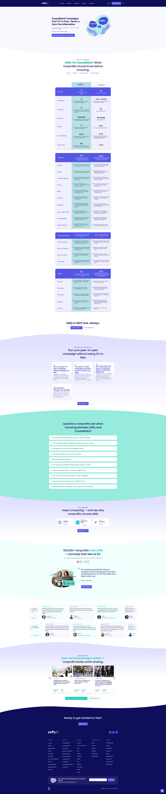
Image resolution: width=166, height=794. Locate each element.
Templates (79, 756)
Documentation (109, 748)
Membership (50, 753)
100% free (79, 742)
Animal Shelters (95, 753)
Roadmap (79, 764)
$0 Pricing (62, 3)
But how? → (82, 93)
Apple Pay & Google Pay (67, 751)
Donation (50, 745)
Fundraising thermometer (68, 764)
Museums (94, 748)
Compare (108, 745)
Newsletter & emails (52, 767)
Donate (78, 772)
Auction (49, 751)
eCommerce (50, 756)
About (78, 748)
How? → (83, 102)
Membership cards (66, 753)
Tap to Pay (50, 761)
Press (78, 761)
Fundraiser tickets (66, 759)
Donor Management (52, 764)
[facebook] (110, 732)
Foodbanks (94, 751)
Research (79, 753)
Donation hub (65, 767)
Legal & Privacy (109, 764)
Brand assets (79, 767)
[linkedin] (116, 732)
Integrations (108, 751)
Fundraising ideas (109, 742)
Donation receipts (66, 742)
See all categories (95, 756)
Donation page (65, 761)
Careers (78, 759)
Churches (93, 745)
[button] (69, 3)
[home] (45, 3)
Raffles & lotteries (51, 748)
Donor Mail (50, 769)
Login (108, 3)
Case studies (108, 759)
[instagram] (113, 732)
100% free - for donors (81, 745)
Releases (79, 769)
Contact (107, 753)
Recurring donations (67, 745)
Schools (93, 742)
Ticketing (50, 742)
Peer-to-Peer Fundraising (53, 759)
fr (123, 3)
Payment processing (67, 756)
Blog (78, 751)
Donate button (65, 748)
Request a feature (109, 756)
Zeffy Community (109, 761)
